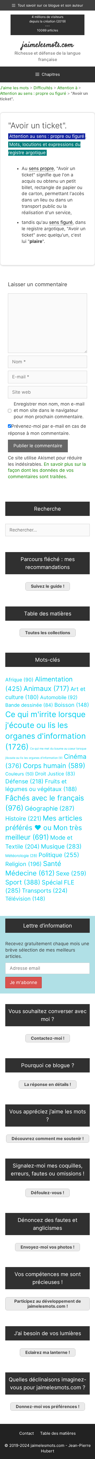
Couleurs (19, 773)
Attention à (67, 87)
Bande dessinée (29, 705)
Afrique (19, 680)
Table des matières (58, 1433)
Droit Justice (55, 773)
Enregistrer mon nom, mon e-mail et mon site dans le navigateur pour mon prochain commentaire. (49, 410)
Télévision (25, 898)
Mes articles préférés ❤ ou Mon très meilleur (43, 827)
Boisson (71, 705)
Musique (61, 846)
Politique (59, 854)
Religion (23, 863)
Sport (22, 882)
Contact (26, 1433)
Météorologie (21, 855)
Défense (24, 781)
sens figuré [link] (61, 222)
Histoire (23, 818)
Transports (45, 890)
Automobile (59, 697)
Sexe (71, 873)
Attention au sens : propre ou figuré (33, 93)
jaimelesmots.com (47, 45)
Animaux (46, 688)
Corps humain (54, 765)
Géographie (49, 808)
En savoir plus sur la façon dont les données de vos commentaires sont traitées (47, 470)
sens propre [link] (41, 168)
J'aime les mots (14, 87)
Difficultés (43, 87)
